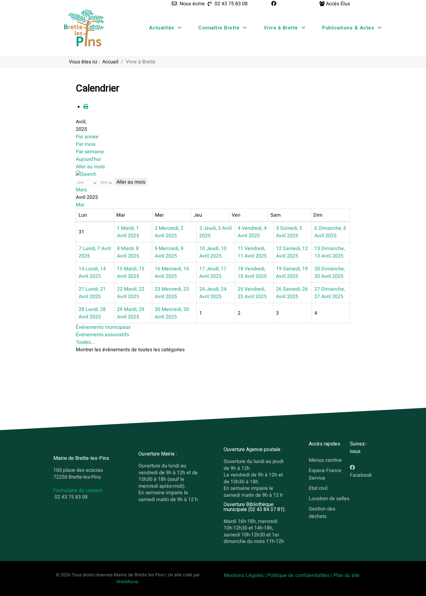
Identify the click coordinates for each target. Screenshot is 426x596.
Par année (87, 136)
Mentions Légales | (245, 575)
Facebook (361, 475)
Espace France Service (325, 474)
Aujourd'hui (88, 159)
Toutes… (85, 342)
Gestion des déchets (322, 512)
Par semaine (90, 151)
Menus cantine (325, 460)
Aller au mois (90, 166)
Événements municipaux (103, 327)
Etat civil (318, 488)
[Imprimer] (85, 107)
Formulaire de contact (77, 491)
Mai (80, 205)
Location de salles (329, 498)
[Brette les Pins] (84, 27)
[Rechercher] (86, 174)
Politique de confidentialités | (300, 575)
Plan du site (346, 575)
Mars (81, 190)
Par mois (85, 144)
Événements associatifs (102, 334)
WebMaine (127, 582)
